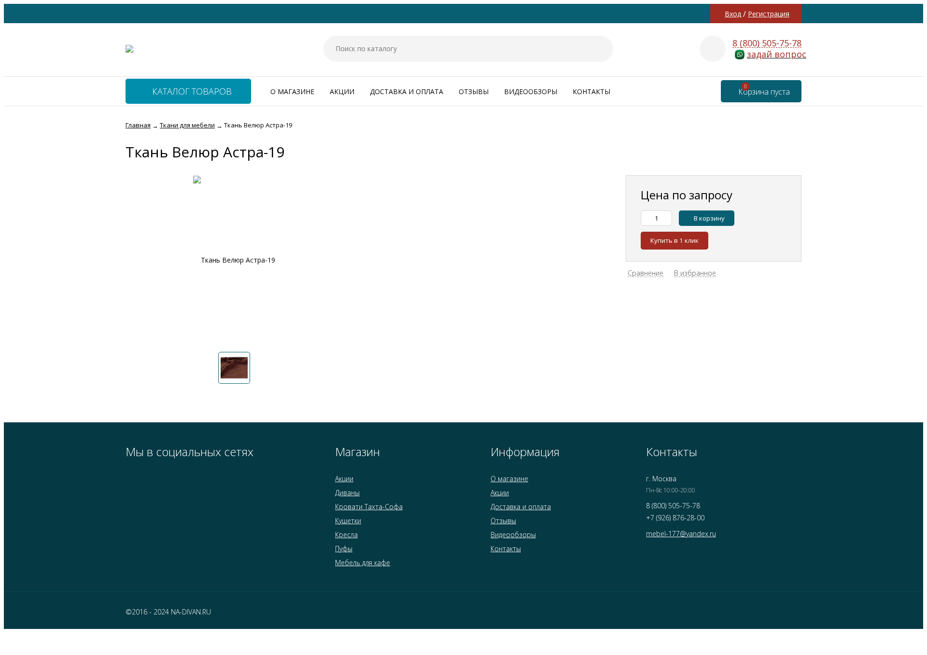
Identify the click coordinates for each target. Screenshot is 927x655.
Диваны (347, 492)
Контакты (591, 91)
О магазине (292, 91)
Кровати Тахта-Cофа (369, 506)
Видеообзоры (530, 91)
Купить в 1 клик (674, 240)
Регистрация (768, 13)
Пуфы (343, 548)
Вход (733, 13)
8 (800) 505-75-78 (766, 43)
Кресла (346, 534)
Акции (342, 91)
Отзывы (474, 91)
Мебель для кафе (362, 562)
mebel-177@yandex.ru (681, 533)
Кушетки (348, 520)
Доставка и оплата (406, 91)
